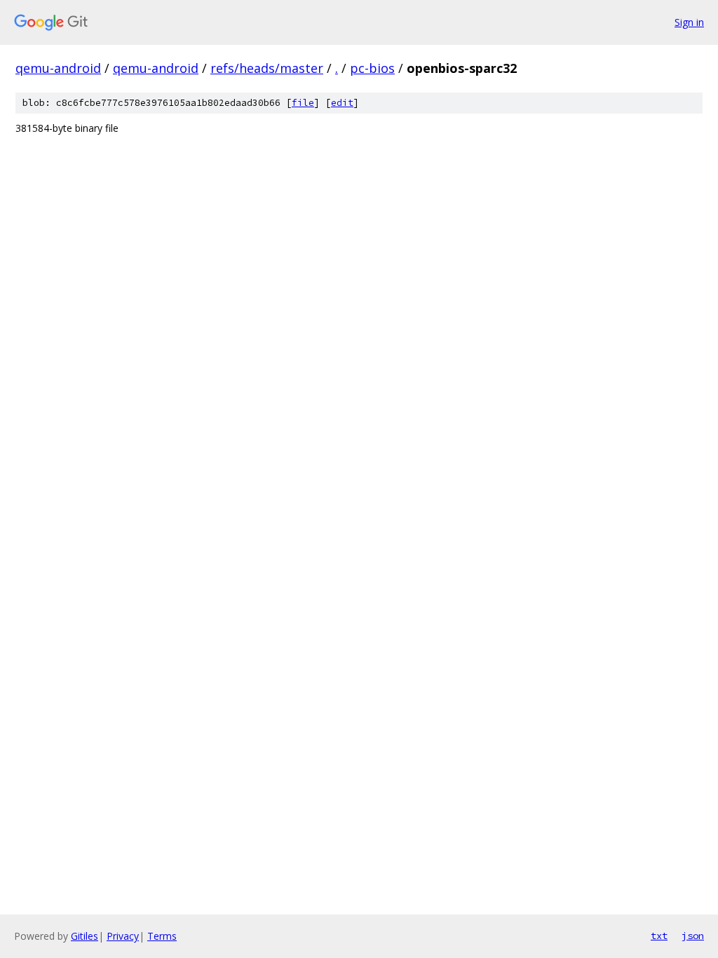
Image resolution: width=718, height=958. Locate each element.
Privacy (123, 936)
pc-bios (372, 68)
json (693, 935)
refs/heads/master (266, 68)
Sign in (689, 22)
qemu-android (58, 68)
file (303, 103)
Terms (162, 936)
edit (342, 103)
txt (659, 935)
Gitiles (84, 936)
